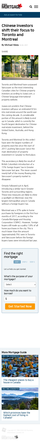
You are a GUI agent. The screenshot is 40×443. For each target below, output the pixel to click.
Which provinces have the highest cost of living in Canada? (16, 415)
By (10, 45)
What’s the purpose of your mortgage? (18, 278)
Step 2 (24, 262)
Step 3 (32, 262)
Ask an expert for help (13, 15)
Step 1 (17, 262)
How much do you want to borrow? (17, 292)
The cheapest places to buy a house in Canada (18, 381)
